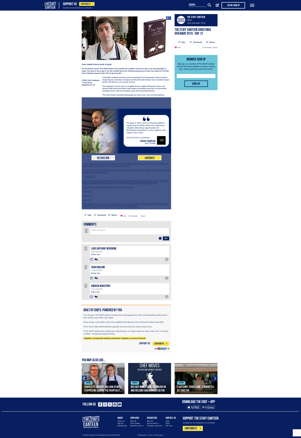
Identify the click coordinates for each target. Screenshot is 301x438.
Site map (169, 426)
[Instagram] (105, 404)
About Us (121, 421)
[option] (103, 378)
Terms (150, 435)
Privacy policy (158, 435)
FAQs (168, 423)
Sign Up (120, 423)
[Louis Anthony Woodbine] (85, 248)
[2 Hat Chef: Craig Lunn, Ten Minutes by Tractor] (196, 378)
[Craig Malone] (85, 267)
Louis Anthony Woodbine (104, 248)
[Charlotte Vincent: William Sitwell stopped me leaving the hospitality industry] (103, 378)
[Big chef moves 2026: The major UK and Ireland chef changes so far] (149, 378)
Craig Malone (98, 267)
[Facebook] (100, 404)
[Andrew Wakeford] (85, 285)
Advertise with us (136, 426)
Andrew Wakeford (100, 286)
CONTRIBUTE (86, 4)
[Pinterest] (115, 404)
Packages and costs (154, 426)
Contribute (150, 158)
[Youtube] (119, 404)
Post (166, 239)
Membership (122, 426)
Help (167, 421)
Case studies (135, 423)
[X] (110, 404)
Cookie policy (142, 435)
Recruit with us (152, 423)
